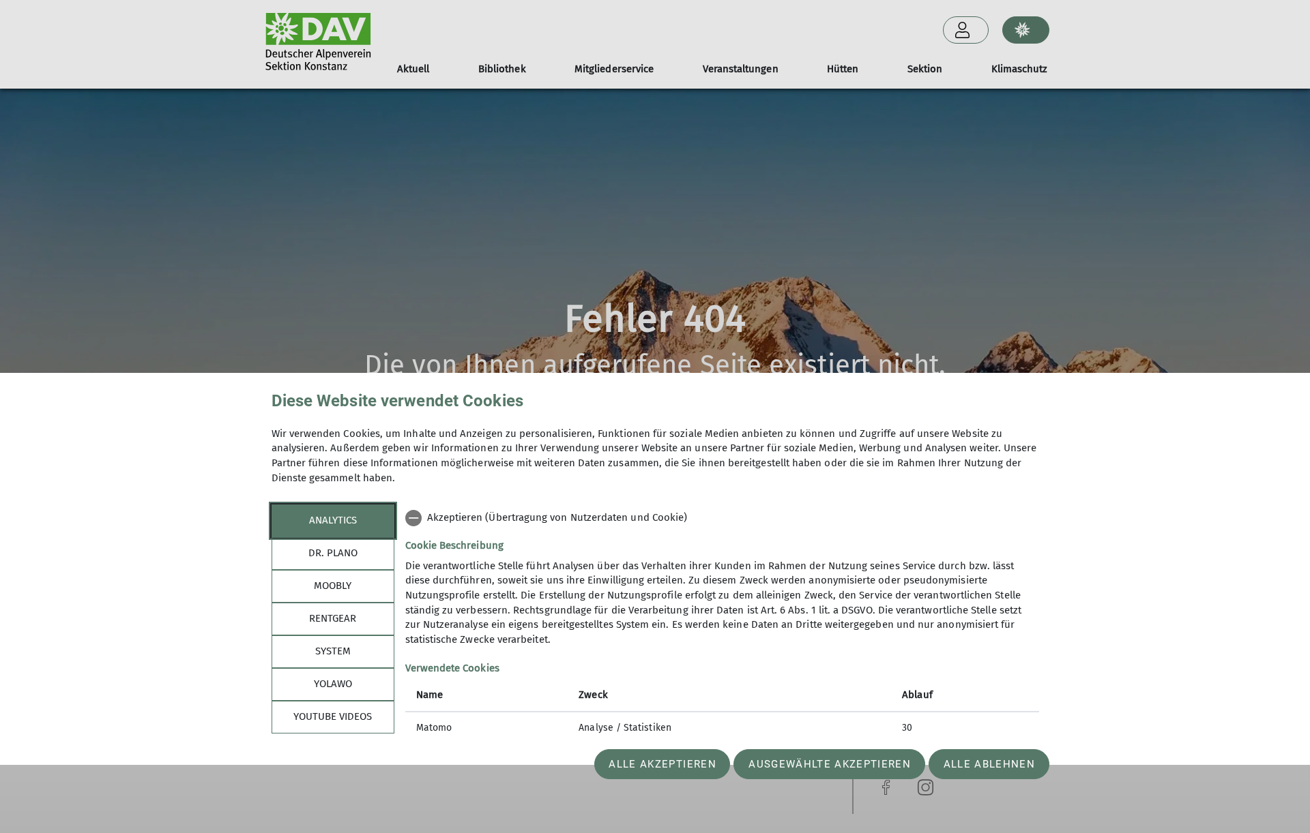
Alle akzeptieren (662, 764)
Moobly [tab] (332, 585)
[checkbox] (722, 518)
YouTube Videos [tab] (332, 716)
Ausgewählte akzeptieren (829, 764)
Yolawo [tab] (333, 684)
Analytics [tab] (333, 520)
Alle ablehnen (989, 764)
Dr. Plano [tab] (333, 553)
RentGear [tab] (332, 618)
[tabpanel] (722, 624)
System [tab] (333, 651)
